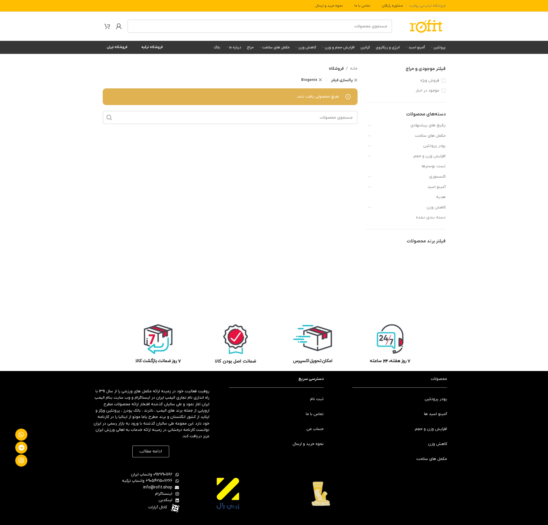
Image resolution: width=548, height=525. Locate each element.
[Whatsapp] (21, 434)
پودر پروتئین (434, 146)
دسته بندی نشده (431, 217)
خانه (354, 68)
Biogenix (309, 79)
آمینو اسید (436, 187)
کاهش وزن (436, 207)
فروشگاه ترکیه (152, 47)
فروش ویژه (429, 80)
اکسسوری (437, 176)
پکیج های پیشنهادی (428, 125)
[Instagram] (21, 460)
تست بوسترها (434, 166)
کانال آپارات (157, 507)
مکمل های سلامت (430, 135)
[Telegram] (21, 447)
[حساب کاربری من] (119, 26)
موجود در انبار (427, 90)
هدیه (441, 197)
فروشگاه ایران (117, 47)
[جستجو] (134, 26)
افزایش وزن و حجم (429, 156)
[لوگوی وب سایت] (425, 26)
